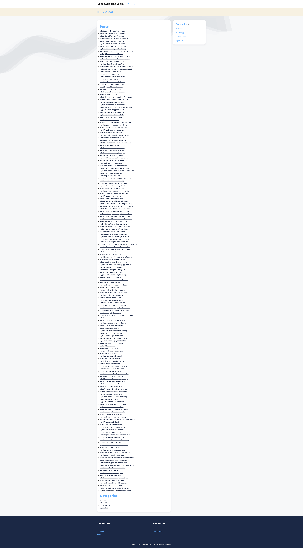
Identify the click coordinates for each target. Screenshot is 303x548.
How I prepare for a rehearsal (110, 176)
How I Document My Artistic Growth (112, 77)
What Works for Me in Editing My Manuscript (115, 201)
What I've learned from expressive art (113, 381)
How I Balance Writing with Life (110, 254)
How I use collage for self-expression (112, 412)
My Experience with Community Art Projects (115, 56)
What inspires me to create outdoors (112, 89)
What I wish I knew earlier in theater (112, 150)
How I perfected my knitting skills (111, 356)
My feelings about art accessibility (112, 115)
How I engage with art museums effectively (115, 435)
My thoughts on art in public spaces (112, 430)
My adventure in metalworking (110, 348)
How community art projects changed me (114, 135)
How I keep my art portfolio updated (112, 303)
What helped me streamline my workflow (114, 262)
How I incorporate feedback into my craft (114, 191)
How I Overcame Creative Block (111, 72)
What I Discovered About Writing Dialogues (115, 209)
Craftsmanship (105, 505)
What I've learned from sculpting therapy (114, 379)
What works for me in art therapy (111, 376)
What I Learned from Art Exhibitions (112, 41)
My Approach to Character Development (114, 234)
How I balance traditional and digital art (113, 323)
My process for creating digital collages (113, 275)
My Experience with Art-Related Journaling (115, 59)
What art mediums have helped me (112, 384)
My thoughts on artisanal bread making (113, 331)
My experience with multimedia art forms (114, 445)
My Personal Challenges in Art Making (113, 49)
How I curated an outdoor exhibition (112, 138)
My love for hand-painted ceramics (112, 336)
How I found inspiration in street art (112, 130)
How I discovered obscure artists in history (114, 440)
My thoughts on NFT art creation (111, 267)
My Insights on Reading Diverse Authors (113, 224)
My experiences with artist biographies (113, 483)
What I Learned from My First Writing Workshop (116, 204)
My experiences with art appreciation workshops (117, 465)
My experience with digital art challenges (114, 285)
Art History (104, 500)
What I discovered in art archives (111, 485)
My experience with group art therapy (113, 417)
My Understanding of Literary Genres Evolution (116, 214)
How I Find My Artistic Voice (109, 79)
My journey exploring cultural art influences (114, 488)
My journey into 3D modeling (109, 287)
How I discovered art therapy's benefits (113, 427)
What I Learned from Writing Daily (111, 199)
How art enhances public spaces (111, 133)
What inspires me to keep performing (112, 148)
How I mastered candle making (110, 358)
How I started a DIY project (109, 353)
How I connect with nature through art (113, 437)
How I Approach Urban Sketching (111, 87)
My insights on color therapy (109, 399)
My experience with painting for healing (113, 397)
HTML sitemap (157, 531)
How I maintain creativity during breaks (113, 183)
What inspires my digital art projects (112, 270)
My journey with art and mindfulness (112, 402)
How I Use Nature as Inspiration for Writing (114, 239)
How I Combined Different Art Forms (112, 82)
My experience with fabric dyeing (111, 343)
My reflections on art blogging (110, 277)
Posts (99, 534)
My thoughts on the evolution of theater (114, 160)
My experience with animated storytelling (114, 292)
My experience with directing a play (112, 163)
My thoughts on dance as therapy (111, 155)
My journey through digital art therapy (113, 404)
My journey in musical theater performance (114, 168)
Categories (101, 531)
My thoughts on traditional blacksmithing (114, 338)
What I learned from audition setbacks (113, 145)
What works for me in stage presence (113, 140)
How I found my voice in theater (111, 196)
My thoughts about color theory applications (115, 265)
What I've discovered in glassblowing (112, 320)
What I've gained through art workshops (114, 389)
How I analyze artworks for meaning (112, 432)
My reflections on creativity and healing (113, 392)
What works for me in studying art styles (114, 478)
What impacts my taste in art (110, 470)
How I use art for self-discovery (111, 414)
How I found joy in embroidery (110, 364)
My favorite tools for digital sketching (113, 282)
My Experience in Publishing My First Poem (114, 237)
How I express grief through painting (112, 450)
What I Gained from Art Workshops (112, 36)
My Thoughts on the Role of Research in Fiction (116, 216)
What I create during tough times (111, 386)
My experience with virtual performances (114, 166)
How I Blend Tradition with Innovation (112, 84)
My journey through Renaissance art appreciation (117, 458)
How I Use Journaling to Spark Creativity (114, 242)
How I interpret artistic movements (112, 455)
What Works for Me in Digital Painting (112, 33)
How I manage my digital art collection (113, 305)
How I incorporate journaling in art (111, 473)
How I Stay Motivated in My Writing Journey (115, 249)
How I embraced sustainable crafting (112, 369)
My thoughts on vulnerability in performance (115, 158)
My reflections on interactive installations (114, 99)
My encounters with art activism (111, 117)
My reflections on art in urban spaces (112, 105)
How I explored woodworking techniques (114, 366)
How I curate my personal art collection (113, 463)
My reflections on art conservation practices (115, 491)
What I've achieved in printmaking (111, 326)
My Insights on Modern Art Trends (111, 54)
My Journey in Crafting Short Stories (112, 232)
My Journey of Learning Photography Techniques (116, 51)
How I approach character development (114, 193)
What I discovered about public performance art (116, 97)
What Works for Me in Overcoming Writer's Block (116, 206)
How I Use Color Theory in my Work (112, 64)
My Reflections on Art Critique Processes (114, 39)
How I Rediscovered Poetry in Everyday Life (115, 247)
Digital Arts (104, 508)
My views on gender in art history (111, 475)
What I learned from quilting (109, 328)
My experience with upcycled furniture (113, 341)
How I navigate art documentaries (112, 447)
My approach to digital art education (113, 290)
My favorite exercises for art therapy (112, 407)
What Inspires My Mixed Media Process (113, 31)
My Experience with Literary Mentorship (113, 221)
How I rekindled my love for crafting (112, 361)
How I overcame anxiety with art (111, 424)
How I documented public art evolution (113, 127)
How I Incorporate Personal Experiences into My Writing (119, 244)
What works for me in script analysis (112, 153)
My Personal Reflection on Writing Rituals (114, 229)
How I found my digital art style (110, 313)
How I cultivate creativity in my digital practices (116, 315)
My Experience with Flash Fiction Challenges (115, 226)
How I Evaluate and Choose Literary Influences (116, 257)
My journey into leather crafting (111, 333)
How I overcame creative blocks (111, 298)
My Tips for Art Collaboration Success (113, 44)
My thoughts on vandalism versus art (112, 102)
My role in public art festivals (110, 94)
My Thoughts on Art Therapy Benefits (113, 46)
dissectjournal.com (111, 4)
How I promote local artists (109, 120)
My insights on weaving (108, 346)
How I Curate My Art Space (109, 74)
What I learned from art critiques (111, 272)
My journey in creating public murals (112, 110)
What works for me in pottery (110, 318)
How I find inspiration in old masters (112, 480)
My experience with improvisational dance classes (117, 171)
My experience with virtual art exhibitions (114, 280)
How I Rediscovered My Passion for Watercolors (116, 67)
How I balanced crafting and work (111, 371)
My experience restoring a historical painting (115, 452)
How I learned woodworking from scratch (114, 374)
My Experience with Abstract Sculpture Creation (116, 69)
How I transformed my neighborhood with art (115, 122)
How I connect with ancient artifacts (112, 468)
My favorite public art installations (112, 112)
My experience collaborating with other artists (116, 186)
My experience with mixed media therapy (114, 409)
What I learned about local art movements (114, 460)
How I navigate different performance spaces (115, 178)
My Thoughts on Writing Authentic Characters (116, 219)
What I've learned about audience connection (115, 143)
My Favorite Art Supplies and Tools (112, 61)
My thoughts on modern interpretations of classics (117, 419)
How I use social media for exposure (112, 295)
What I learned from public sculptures (112, 92)
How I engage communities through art (113, 125)
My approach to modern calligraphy (112, 351)
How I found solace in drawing (110, 422)
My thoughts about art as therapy (111, 394)
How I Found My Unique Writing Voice (112, 259)
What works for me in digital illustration (113, 252)
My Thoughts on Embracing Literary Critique (115, 211)
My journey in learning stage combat (112, 173)
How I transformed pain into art (110, 442)
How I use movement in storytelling (112, 181)
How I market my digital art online (111, 300)
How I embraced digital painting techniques (115, 308)
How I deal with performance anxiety (112, 188)
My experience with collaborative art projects (116, 107)
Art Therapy (104, 503)
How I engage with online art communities (114, 310)
